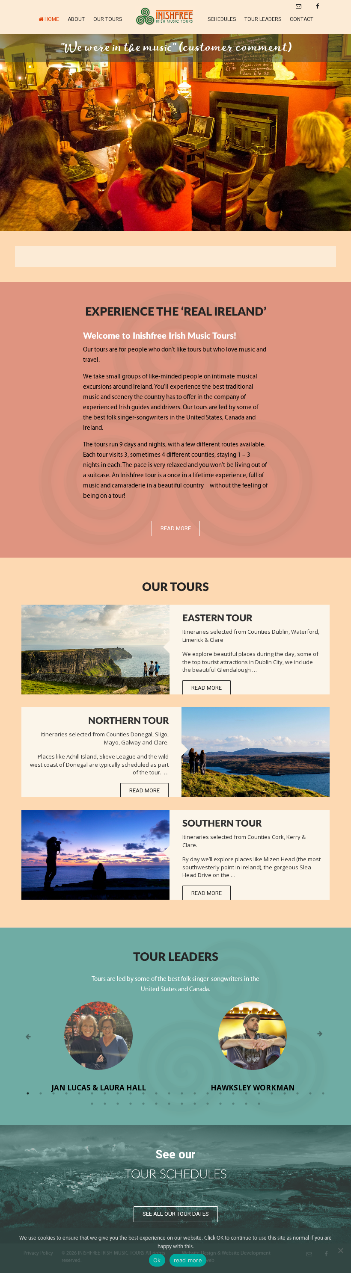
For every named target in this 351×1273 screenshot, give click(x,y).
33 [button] (194, 1103)
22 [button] (297, 1093)
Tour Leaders (262, 19)
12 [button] (169, 1093)
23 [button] (310, 1093)
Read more (176, 528)
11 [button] (156, 1093)
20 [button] (272, 1093)
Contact (301, 19)
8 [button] (117, 1093)
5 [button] (79, 1093)
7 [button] (105, 1093)
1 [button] (28, 1093)
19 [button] (259, 1093)
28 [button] (130, 1103)
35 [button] (220, 1103)
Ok (157, 1260)
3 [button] (53, 1093)
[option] (175, 132)
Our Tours (107, 19)
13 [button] (182, 1093)
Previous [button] (27, 1037)
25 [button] (92, 1103)
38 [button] (259, 1103)
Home (52, 19)
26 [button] (105, 1103)
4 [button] (66, 1093)
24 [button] (323, 1093)
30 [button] (156, 1103)
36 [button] (233, 1103)
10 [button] (143, 1093)
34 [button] (207, 1103)
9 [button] (130, 1093)
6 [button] (92, 1093)
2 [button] (40, 1093)
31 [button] (169, 1103)
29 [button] (143, 1103)
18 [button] (246, 1093)
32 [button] (182, 1103)
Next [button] (323, 1037)
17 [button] (233, 1093)
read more (188, 1260)
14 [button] (194, 1093)
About (76, 19)
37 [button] (246, 1103)
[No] (340, 1250)
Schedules (222, 19)
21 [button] (284, 1093)
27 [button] (117, 1103)
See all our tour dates (176, 1214)
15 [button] (207, 1093)
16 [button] (220, 1093)
